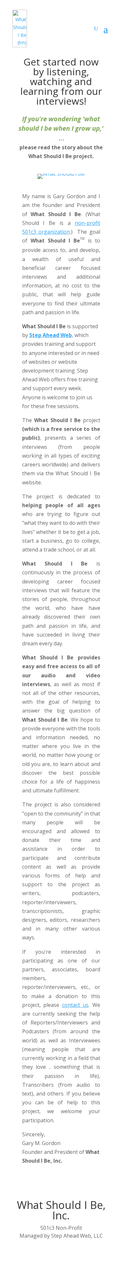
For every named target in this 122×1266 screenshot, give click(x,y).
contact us (75, 1004)
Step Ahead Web (50, 335)
